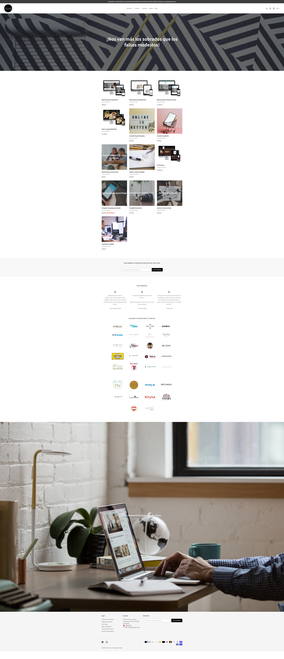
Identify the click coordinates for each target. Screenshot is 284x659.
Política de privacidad (108, 619)
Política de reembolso (108, 631)
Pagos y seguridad (107, 626)
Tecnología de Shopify (117, 648)
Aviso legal (105, 624)
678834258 (128, 625)
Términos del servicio (107, 629)
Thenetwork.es (108, 648)
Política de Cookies (107, 622)
